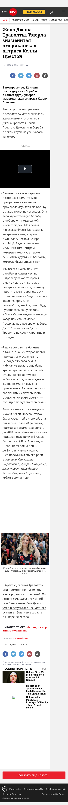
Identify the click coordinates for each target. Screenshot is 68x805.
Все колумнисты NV (33, 741)
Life (5, 19)
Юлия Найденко (21, 638)
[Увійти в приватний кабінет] (52, 12)
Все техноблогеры (12, 746)
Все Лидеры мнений (55, 741)
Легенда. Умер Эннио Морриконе (25, 628)
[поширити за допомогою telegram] (29, 75)
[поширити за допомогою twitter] (21, 75)
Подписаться (34, 12)
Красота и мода (20, 19)
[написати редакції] (37, 75)
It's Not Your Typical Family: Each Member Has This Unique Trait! (36, 690)
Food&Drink (55, 19)
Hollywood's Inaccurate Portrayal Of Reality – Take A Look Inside (37, 704)
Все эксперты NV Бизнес (53, 746)
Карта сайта (15, 741)
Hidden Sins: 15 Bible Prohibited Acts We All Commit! (35, 676)
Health (35, 19)
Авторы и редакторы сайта (16, 750)
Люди (44, 19)
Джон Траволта (18, 644)
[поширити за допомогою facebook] (12, 75)
